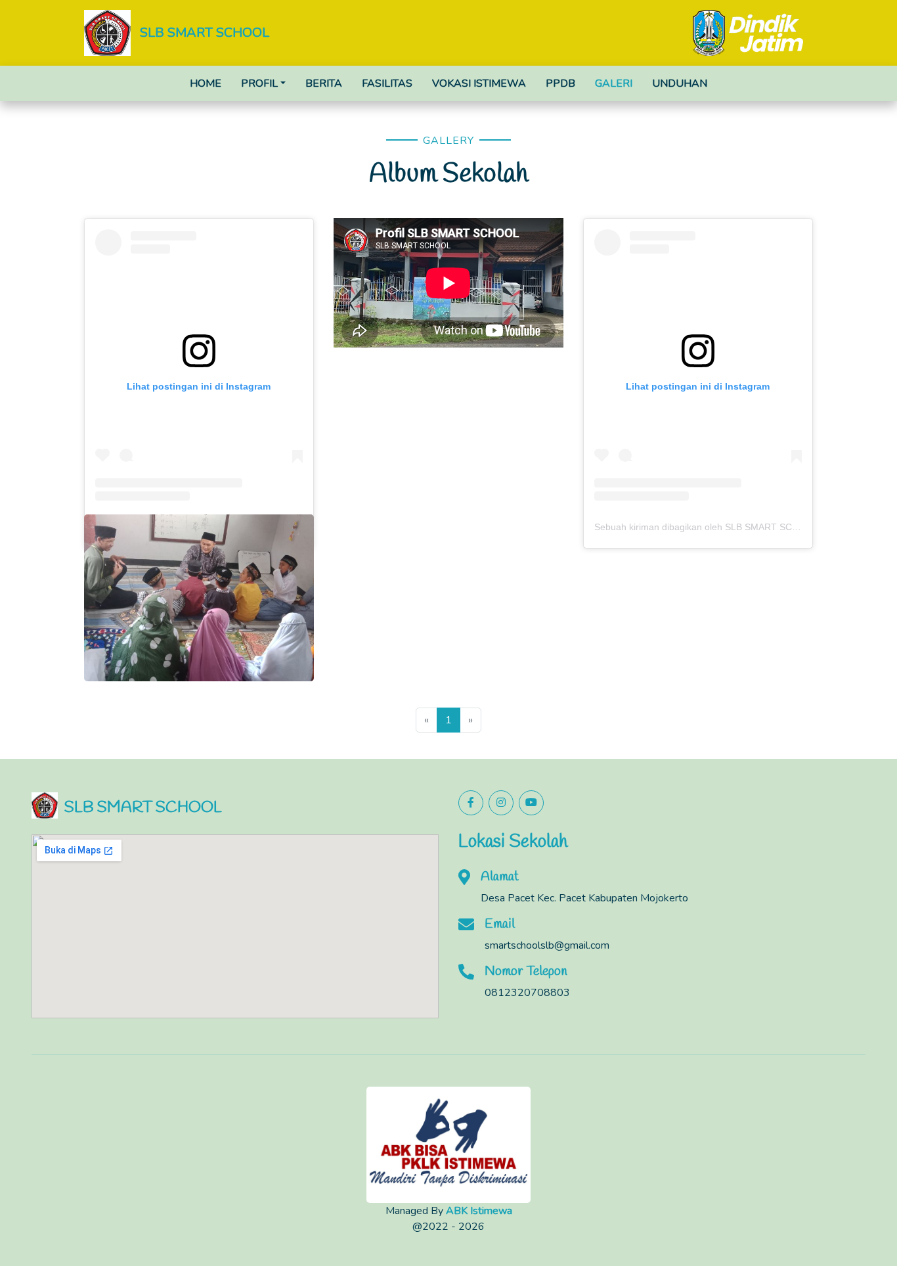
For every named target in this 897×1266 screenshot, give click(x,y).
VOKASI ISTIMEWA (479, 83)
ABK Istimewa (479, 1211)
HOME (205, 83)
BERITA (323, 83)
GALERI (613, 83)
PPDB (560, 83)
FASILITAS (387, 83)
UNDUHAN (679, 83)
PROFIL (259, 83)
